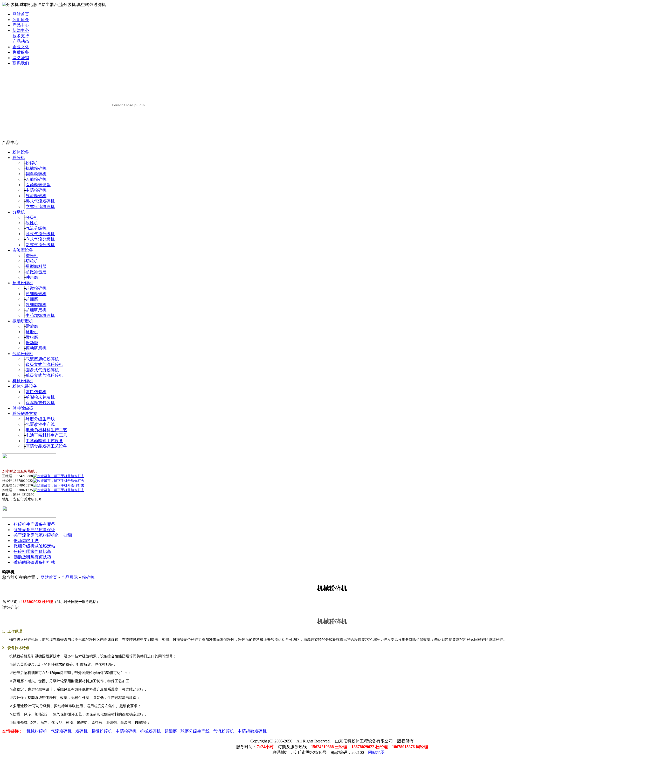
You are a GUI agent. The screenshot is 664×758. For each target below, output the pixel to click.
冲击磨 (32, 277)
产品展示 (69, 577)
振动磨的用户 (26, 540)
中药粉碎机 (36, 190)
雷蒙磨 (32, 326)
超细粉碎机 (36, 293)
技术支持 (20, 36)
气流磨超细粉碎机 (42, 359)
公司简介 (20, 19)
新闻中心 (20, 30)
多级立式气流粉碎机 (44, 364)
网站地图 (376, 752)
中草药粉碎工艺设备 (44, 441)
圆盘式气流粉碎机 (42, 370)
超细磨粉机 (36, 304)
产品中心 (20, 25)
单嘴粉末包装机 (40, 397)
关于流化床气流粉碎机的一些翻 (43, 535)
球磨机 (32, 332)
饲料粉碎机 (36, 174)
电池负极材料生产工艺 (46, 430)
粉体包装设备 (24, 386)
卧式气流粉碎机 (40, 201)
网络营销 (20, 57)
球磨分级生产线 (40, 419)
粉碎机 (18, 157)
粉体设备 (20, 152)
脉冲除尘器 (22, 408)
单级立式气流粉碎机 (44, 375)
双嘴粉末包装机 (40, 402)
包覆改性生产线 (40, 424)
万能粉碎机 (36, 179)
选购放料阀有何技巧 (32, 557)
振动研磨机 (22, 321)
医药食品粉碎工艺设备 (46, 446)
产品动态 (20, 41)
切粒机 (32, 261)
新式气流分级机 (40, 244)
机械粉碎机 (36, 168)
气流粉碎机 (36, 195)
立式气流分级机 (40, 239)
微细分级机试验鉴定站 (34, 546)
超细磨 (32, 299)
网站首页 (20, 14)
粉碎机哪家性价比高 (32, 551)
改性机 (32, 223)
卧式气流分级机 (40, 234)
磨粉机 (32, 255)
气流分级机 (36, 228)
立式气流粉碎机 (40, 206)
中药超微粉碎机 (40, 315)
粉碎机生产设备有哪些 (34, 524)
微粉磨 (32, 337)
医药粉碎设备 (38, 185)
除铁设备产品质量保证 (34, 529)
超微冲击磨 (36, 272)
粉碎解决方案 (24, 413)
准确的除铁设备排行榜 (34, 562)
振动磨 (32, 342)
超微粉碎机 (22, 283)
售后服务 (20, 52)
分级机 (18, 212)
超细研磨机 (36, 310)
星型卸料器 (36, 266)
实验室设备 (22, 250)
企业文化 (20, 47)
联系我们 (20, 63)
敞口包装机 (36, 392)
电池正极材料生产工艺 (46, 435)
